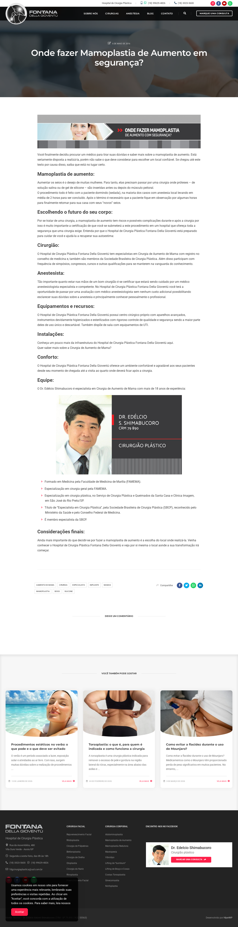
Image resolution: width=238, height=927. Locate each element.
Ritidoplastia (73, 840)
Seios (57, 591)
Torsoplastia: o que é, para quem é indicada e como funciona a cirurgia (117, 747)
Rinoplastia (72, 874)
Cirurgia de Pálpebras (77, 846)
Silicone (69, 591)
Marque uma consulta (214, 13)
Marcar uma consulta (189, 859)
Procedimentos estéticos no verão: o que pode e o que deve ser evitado (39, 747)
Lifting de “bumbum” (115, 863)
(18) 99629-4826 (156, 3)
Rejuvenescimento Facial (79, 834)
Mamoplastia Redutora (116, 846)
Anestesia (133, 13)
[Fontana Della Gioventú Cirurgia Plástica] (32, 13)
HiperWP (228, 917)
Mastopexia (111, 851)
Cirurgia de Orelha (76, 857)
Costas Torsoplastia (115, 874)
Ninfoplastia (111, 886)
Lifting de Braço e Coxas (117, 869)
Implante (94, 585)
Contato (167, 13)
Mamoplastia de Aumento (118, 840)
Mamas (107, 585)
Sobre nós (91, 13)
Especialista (78, 585)
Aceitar (19, 912)
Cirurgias (112, 13)
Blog (150, 13)
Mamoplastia (43, 591)
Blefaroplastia (74, 851)
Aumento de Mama (45, 585)
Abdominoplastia (114, 834)
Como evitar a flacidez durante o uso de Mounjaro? (194, 747)
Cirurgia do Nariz (75, 869)
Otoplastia (72, 863)
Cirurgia (63, 585)
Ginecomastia (112, 880)
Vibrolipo (109, 857)
